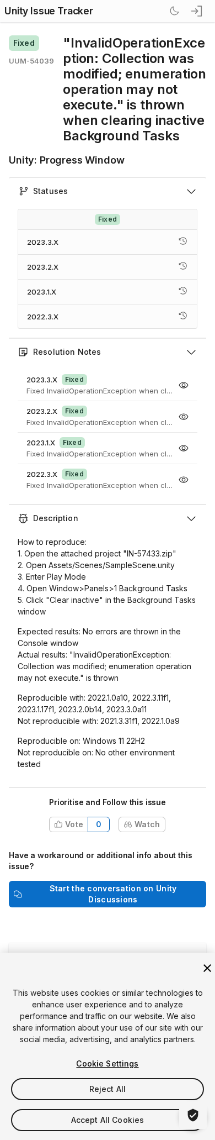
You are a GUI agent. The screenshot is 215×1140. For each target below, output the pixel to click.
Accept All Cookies (107, 1120)
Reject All (107, 1089)
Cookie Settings (107, 1063)
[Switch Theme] (174, 11)
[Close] (207, 968)
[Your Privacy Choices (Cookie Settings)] (193, 1115)
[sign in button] (197, 11)
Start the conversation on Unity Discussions (113, 894)
